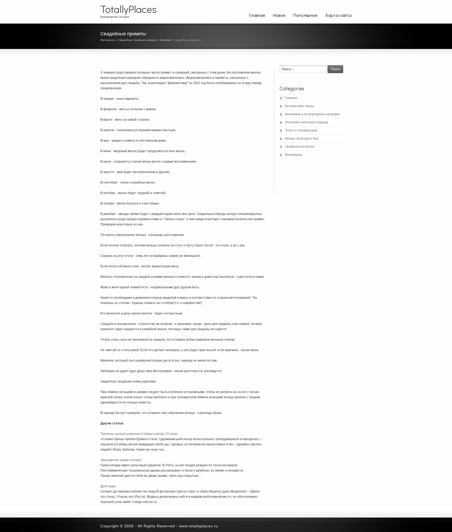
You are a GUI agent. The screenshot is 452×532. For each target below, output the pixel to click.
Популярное (305, 15)
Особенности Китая (299, 146)
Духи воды (108, 486)
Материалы (107, 39)
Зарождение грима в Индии (120, 460)
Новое (279, 15)
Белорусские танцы (299, 106)
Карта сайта (338, 15)
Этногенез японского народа (306, 122)
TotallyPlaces (128, 9)
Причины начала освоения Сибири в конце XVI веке (139, 434)
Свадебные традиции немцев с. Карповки (144, 39)
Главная (257, 15)
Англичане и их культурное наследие (312, 114)
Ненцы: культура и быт (302, 138)
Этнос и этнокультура (301, 130)
